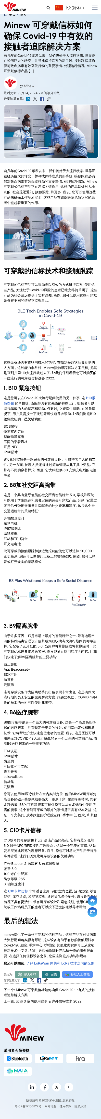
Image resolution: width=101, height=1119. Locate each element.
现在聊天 (92, 901)
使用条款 (65, 1106)
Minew (28, 86)
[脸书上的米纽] (44, 1087)
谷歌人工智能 (80, 974)
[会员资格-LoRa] (49, 1058)
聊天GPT (30, 974)
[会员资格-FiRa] (80, 1058)
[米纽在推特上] (56, 1087)
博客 (23, 14)
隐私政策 (80, 1106)
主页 (12, 14)
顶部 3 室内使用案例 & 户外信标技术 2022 (48, 1001)
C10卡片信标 (18, 891)
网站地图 (50, 1106)
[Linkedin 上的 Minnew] (32, 1087)
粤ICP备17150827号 (28, 1106)
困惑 (53, 974)
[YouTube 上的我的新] (68, 1087)
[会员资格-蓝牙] (18, 1058)
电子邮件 (92, 912)
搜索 (48, 8)
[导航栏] (93, 8)
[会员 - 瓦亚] (18, 1071)
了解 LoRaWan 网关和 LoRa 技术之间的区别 (60, 963)
